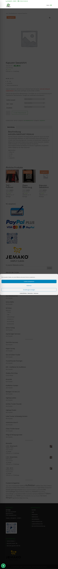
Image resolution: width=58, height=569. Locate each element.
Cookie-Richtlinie (23, 293)
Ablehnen (29, 285)
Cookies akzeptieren (29, 281)
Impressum (36, 293)
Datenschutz (30, 293)
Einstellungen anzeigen (29, 289)
